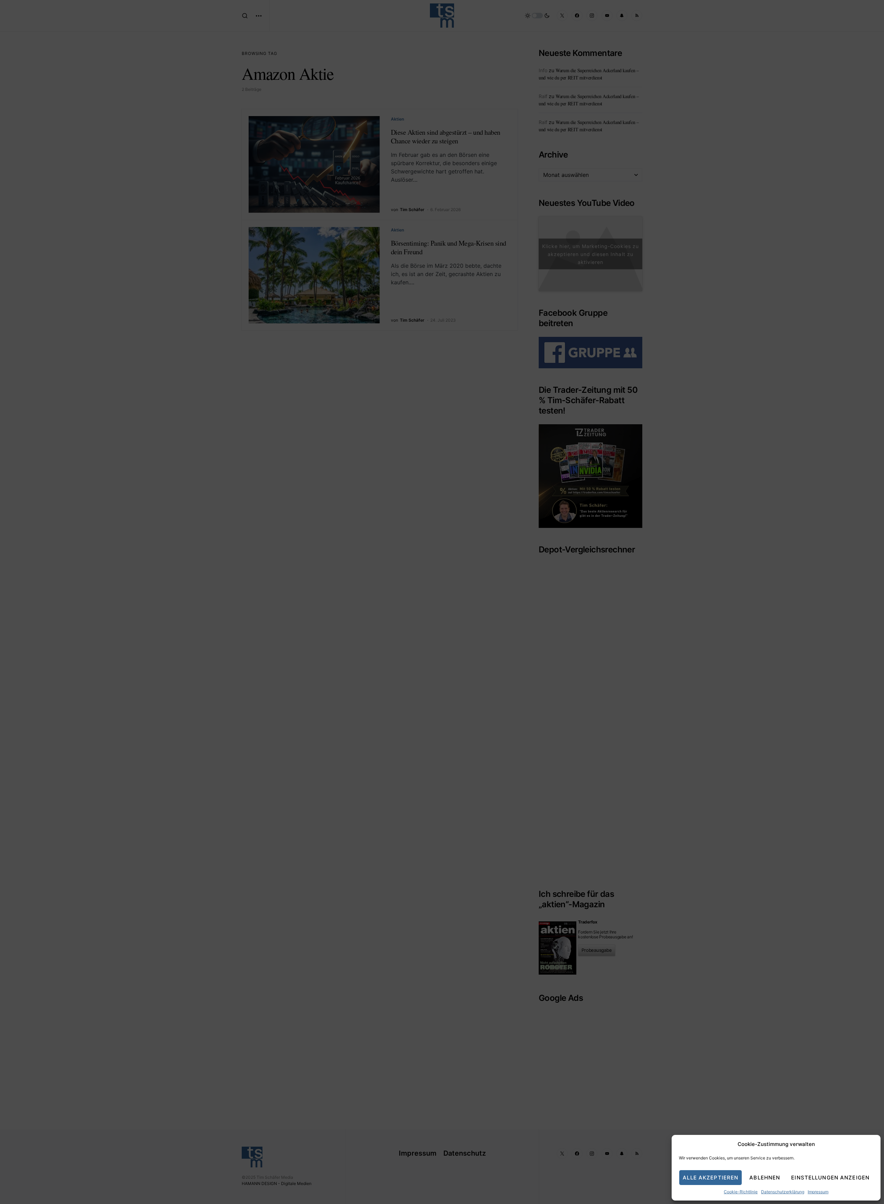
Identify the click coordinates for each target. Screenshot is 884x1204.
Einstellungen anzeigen (830, 1177)
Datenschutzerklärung (782, 1191)
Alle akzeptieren (710, 1177)
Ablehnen (764, 1177)
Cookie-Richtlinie (741, 1191)
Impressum (818, 1191)
